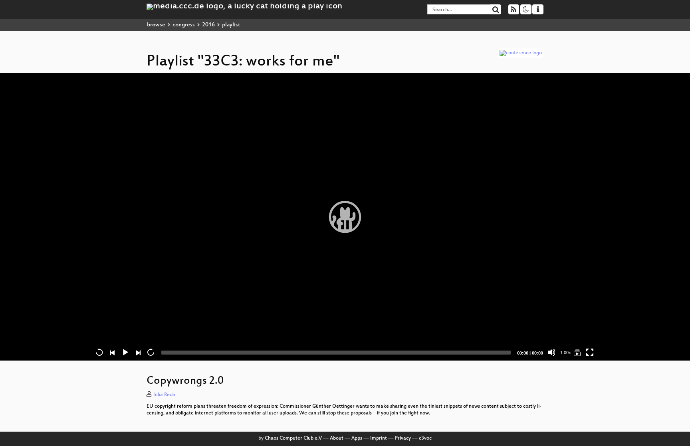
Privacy (403, 438)
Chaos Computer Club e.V (293, 438)
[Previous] (112, 352)
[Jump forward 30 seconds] (150, 352)
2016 (208, 25)
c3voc (425, 438)
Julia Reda (164, 395)
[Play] (345, 217)
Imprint (378, 438)
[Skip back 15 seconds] (99, 352)
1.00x (565, 352)
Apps (356, 438)
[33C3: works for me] (577, 352)
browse (156, 25)
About (336, 438)
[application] (345, 217)
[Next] (137, 352)
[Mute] (551, 352)
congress (183, 25)
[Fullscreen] (589, 352)
